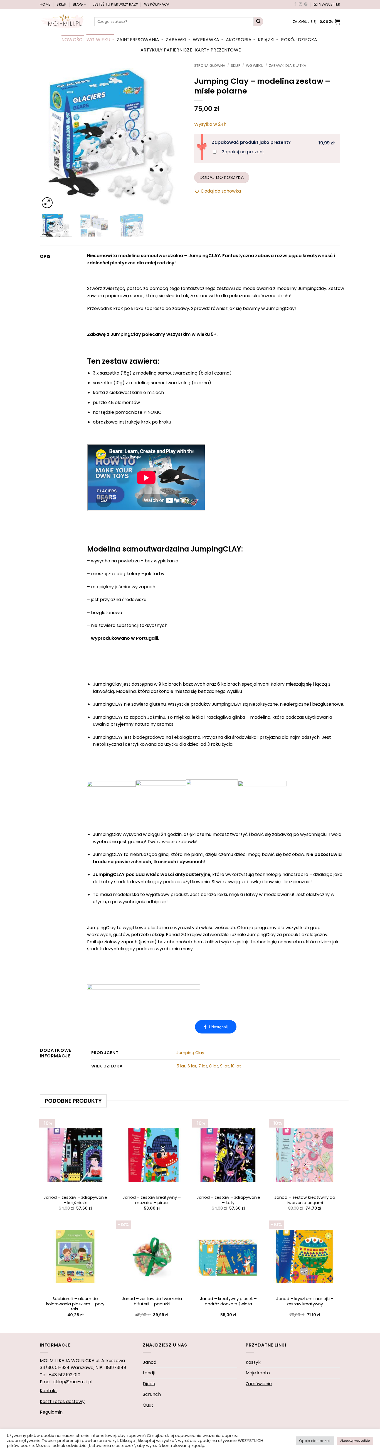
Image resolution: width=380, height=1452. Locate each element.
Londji (149, 1373)
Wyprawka (206, 39)
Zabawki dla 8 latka (287, 65)
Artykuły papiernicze (166, 50)
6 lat (191, 1066)
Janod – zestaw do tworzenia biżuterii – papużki (152, 1301)
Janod (149, 1362)
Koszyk (253, 1362)
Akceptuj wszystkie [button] (355, 1440)
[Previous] (50, 136)
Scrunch (152, 1394)
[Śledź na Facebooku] (295, 4)
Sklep (61, 4)
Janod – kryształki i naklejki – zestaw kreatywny (305, 1301)
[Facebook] (215, 1026)
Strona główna (209, 65)
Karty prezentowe (218, 50)
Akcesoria (238, 39)
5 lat (181, 1066)
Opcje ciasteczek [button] (315, 1440)
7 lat (202, 1066)
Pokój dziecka (299, 39)
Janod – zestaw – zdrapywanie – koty (228, 1200)
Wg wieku (98, 39)
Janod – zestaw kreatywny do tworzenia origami (304, 1200)
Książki (266, 39)
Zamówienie (259, 1383)
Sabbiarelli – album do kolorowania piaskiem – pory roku (75, 1304)
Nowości (72, 39)
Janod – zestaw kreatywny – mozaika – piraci (152, 1200)
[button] (327, 4)
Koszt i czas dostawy (62, 1401)
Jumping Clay (190, 1052)
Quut (148, 1405)
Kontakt (48, 1390)
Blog (78, 4)
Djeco (149, 1383)
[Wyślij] (258, 21)
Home (45, 4)
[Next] (176, 136)
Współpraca (157, 4)
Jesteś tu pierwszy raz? (115, 4)
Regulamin (51, 1412)
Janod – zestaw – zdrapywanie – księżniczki (75, 1200)
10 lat (236, 1066)
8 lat (213, 1066)
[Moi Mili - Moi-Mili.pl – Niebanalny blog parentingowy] (63, 21)
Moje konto (258, 1373)
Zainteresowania (138, 39)
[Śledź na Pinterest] (305, 4)
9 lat (224, 1066)
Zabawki (176, 39)
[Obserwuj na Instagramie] (300, 4)
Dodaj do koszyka (222, 177)
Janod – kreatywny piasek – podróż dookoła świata (228, 1301)
